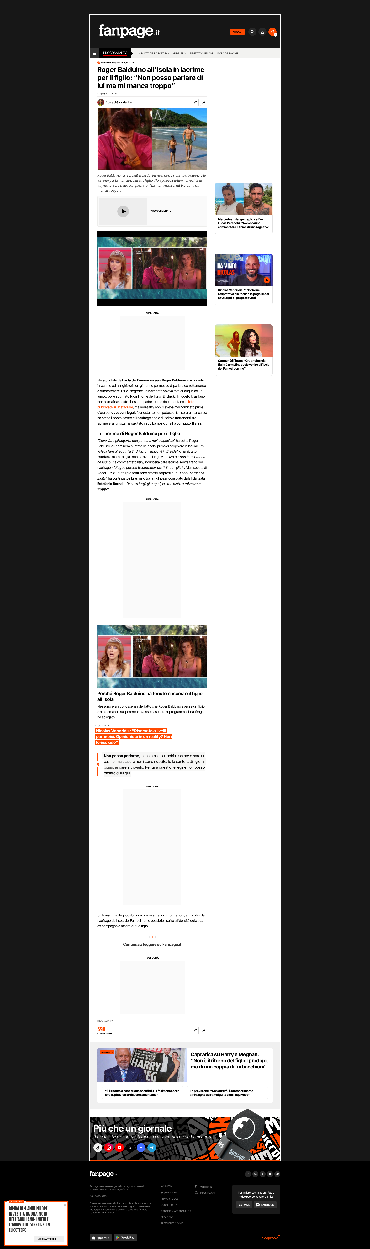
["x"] (130, 1147)
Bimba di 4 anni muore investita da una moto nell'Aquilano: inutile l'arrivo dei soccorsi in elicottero (29, 1219)
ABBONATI (237, 32)
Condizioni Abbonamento (176, 1211)
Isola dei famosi (227, 53)
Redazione (167, 1217)
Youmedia (166, 1186)
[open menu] (94, 53)
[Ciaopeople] (271, 1238)
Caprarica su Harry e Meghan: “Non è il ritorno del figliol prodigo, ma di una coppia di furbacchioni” (229, 1060)
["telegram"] (151, 1147)
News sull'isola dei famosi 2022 (117, 62)
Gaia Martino (124, 102)
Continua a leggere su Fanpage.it (152, 944)
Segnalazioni (169, 1192)
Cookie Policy (169, 1204)
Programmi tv (115, 53)
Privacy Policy (169, 1198)
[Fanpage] (103, 1174)
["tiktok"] (97, 1147)
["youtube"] (119, 1147)
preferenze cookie (172, 1223)
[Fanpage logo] (125, 31)
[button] (203, 102)
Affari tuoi (179, 53)
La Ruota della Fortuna (153, 53)
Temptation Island (202, 53)
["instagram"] (108, 1147)
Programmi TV (105, 1021)
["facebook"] (141, 1147)
